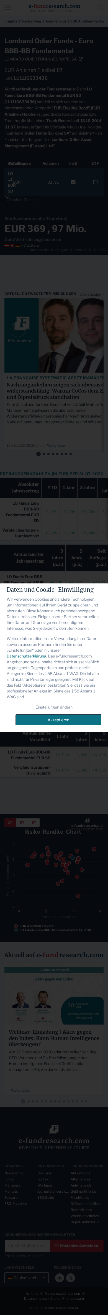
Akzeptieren (58, 719)
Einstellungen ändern (54, 707)
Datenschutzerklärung (26, 656)
